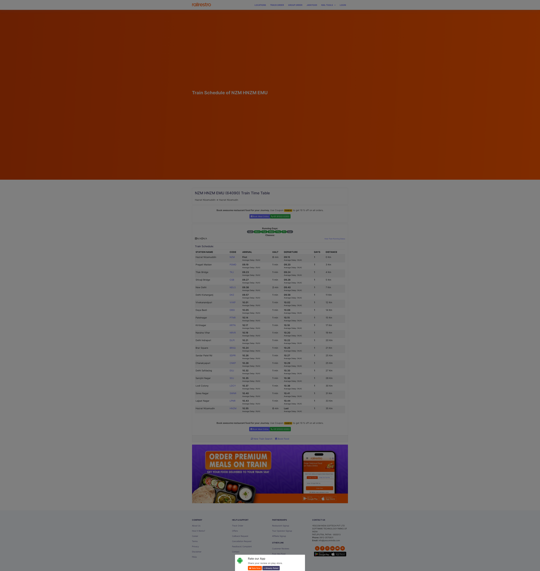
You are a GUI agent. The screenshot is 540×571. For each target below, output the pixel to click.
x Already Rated (271, 568)
